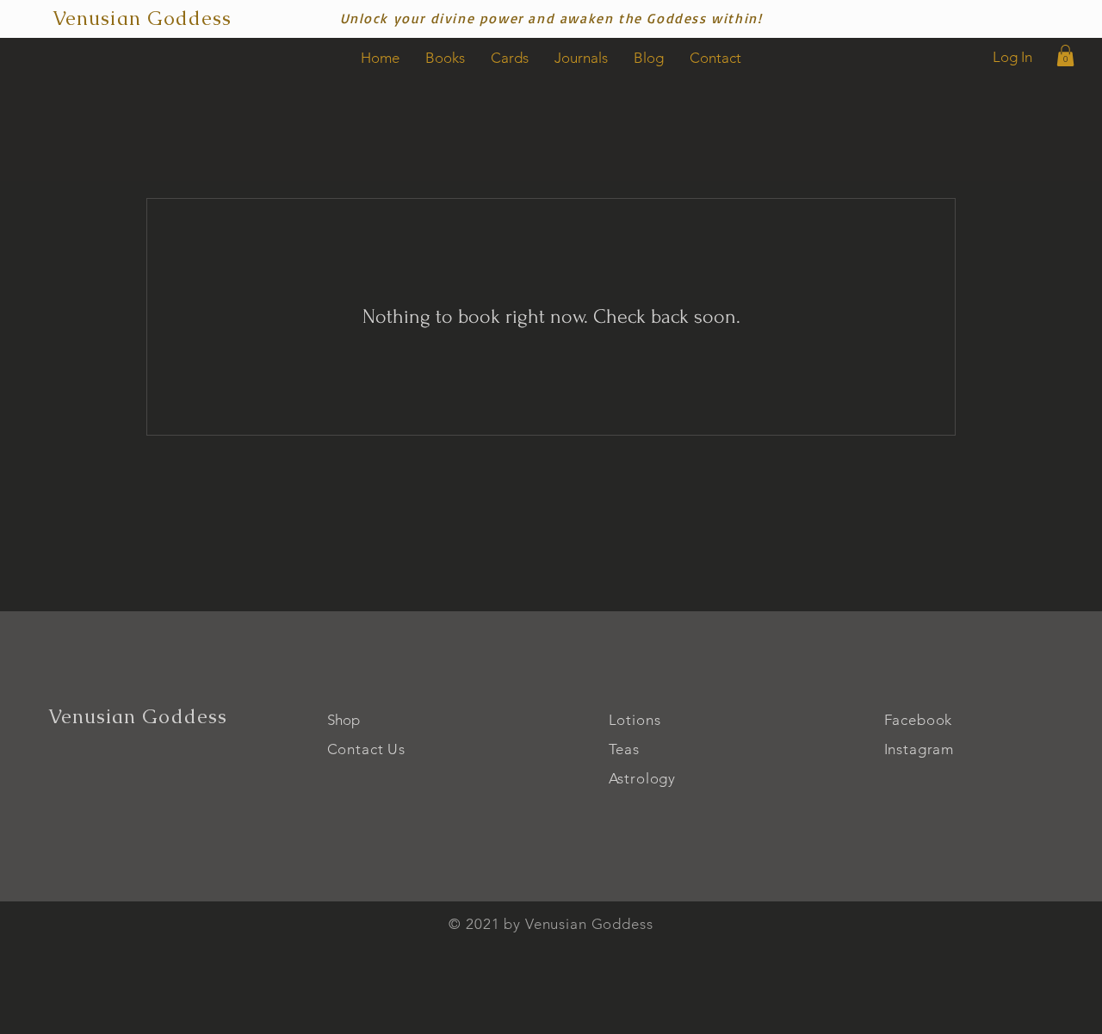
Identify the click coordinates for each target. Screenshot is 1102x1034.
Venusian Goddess (138, 716)
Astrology (643, 778)
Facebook (918, 719)
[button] (1065, 55)
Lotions (635, 719)
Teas (624, 749)
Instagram (919, 749)
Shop (343, 719)
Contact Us (366, 749)
